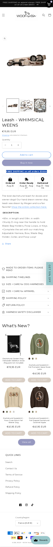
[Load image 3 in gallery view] (40, 105)
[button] (3, 15)
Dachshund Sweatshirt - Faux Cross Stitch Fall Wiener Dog (13, 420)
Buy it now (26, 162)
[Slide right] (50, 106)
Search (9, 462)
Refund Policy (12, 487)
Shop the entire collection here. (29, 207)
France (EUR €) (25, 523)
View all (26, 442)
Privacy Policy (12, 481)
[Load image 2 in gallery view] (26, 105)
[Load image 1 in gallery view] (13, 105)
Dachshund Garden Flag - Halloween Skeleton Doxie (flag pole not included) (14, 361)
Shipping (5, 135)
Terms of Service (14, 474)
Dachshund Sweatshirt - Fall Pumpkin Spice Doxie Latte (39, 367)
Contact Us (11, 468)
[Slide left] (3, 106)
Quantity (6, 139)
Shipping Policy (13, 493)
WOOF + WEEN (22, 542)
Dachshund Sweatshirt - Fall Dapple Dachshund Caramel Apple (39, 420)
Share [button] (8, 244)
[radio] (29, 358)
